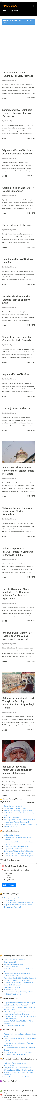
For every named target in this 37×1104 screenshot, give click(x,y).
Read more (31, 98)
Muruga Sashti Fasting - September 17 (16, 822)
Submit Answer (8, 885)
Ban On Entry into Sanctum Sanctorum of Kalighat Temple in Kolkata (18, 470)
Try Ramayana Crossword (12, 907)
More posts (30, 803)
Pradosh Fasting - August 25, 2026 (15, 808)
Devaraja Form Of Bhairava (16, 225)
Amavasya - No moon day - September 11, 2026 (19, 819)
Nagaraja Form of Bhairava (16, 374)
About (4, 11)
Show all (30, 20)
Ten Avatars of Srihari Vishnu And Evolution (18, 851)
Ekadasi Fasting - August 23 (13, 806)
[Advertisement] (18, 48)
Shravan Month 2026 (10, 826)
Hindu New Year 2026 (11, 966)
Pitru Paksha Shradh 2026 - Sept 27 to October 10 (20, 978)
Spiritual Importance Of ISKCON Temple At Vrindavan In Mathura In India (17, 551)
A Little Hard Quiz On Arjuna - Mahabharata (18, 902)
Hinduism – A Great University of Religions (18, 855)
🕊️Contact (14, 11)
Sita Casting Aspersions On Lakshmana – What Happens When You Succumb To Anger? (19, 1013)
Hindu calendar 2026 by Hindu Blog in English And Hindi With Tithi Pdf (19, 993)
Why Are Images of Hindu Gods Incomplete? (18, 1070)
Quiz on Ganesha (9, 900)
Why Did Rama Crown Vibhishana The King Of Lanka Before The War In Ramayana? (19, 1003)
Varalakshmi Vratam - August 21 (14, 959)
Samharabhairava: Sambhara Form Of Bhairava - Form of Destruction (17, 113)
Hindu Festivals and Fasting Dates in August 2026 (20, 824)
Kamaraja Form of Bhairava (16, 408)
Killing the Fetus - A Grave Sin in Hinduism (18, 1052)
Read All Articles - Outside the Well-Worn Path (19, 1077)
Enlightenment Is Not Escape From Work (17, 1067)
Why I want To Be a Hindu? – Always (16, 849)
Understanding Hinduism (12, 835)
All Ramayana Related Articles (14, 1025)
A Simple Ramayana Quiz (12, 898)
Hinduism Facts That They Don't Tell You (17, 853)
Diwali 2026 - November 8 (12, 985)
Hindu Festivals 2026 (11, 989)
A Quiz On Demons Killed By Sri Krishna (18, 904)
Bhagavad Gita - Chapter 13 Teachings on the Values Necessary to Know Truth (17, 636)
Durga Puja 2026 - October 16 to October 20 (18, 982)
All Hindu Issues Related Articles (15, 1054)
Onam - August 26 (10, 962)
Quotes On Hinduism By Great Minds (16, 846)
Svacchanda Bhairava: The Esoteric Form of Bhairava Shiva (16, 299)
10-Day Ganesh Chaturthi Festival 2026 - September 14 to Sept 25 (17, 974)
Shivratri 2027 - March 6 (12, 987)
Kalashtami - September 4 (12, 817)
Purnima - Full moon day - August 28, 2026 (18, 810)
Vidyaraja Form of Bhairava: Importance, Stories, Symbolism (17, 511)
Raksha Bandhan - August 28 (13, 964)
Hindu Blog (9, 6)
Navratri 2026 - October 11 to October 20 (17, 980)
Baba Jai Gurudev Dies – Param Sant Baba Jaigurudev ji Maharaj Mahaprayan (18, 770)
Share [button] (4, 98)
